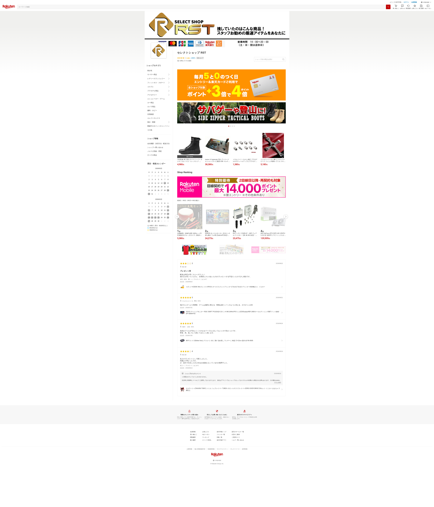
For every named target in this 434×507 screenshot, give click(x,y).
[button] (426, 8)
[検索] (388, 12)
